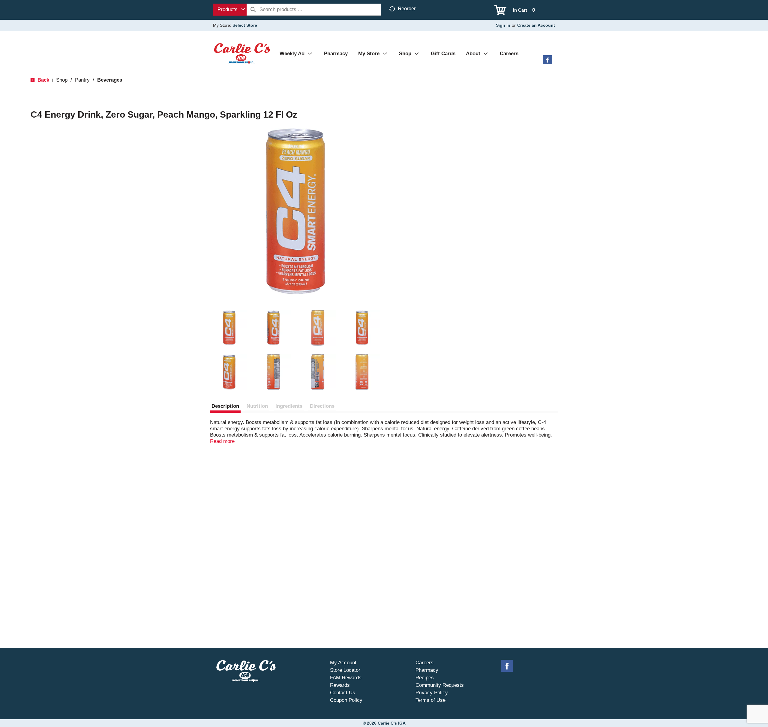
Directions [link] (322, 406)
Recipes (425, 677)
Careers (425, 662)
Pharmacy (427, 670)
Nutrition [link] (257, 406)
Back (42, 80)
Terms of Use (431, 700)
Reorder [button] (407, 8)
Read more (222, 441)
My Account (343, 662)
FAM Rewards (346, 677)
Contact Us (342, 692)
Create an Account (536, 25)
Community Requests (440, 685)
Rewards (340, 685)
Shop (62, 80)
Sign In (503, 25)
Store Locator (345, 670)
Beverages (109, 80)
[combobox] (230, 10)
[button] (229, 328)
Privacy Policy (432, 692)
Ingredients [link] (288, 406)
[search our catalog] (253, 10)
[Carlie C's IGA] (242, 53)
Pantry (82, 80)
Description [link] (225, 406)
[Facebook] (547, 62)
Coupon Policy (346, 700)
